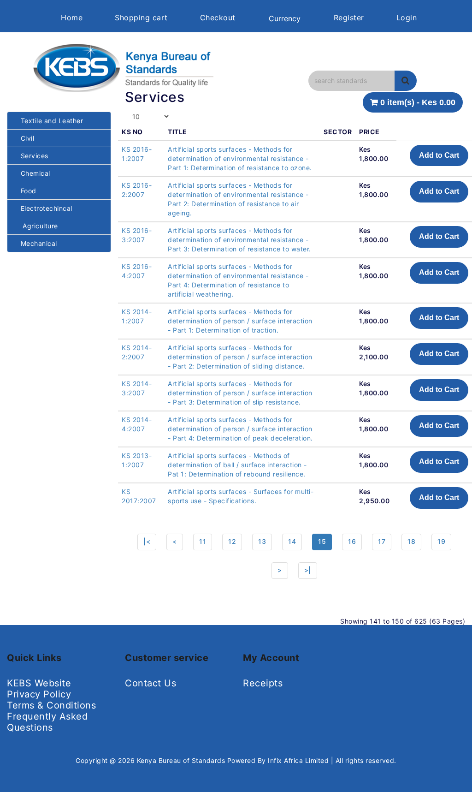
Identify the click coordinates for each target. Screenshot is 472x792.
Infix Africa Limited (299, 760)
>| (307, 570)
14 (292, 541)
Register (349, 17)
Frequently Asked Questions (47, 722)
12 (232, 541)
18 (411, 541)
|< (146, 541)
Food (25, 191)
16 (352, 541)
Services (31, 156)
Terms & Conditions (51, 705)
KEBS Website (39, 683)
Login (406, 17)
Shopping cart (141, 17)
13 (262, 541)
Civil (24, 138)
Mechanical (35, 243)
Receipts (263, 683)
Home (72, 17)
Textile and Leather (48, 121)
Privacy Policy (39, 694)
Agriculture (36, 226)
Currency (285, 18)
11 (202, 541)
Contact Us (150, 683)
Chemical (32, 173)
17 (381, 541)
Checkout (218, 17)
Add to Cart (439, 155)
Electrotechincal (43, 208)
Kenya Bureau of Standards (182, 760)
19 (441, 541)
